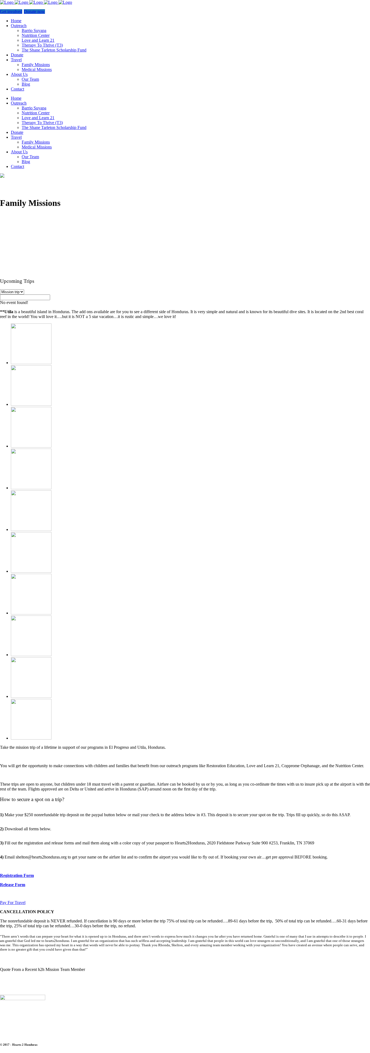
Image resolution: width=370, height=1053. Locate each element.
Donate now (34, 11)
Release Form (12, 884)
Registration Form (17, 875)
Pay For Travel (12, 902)
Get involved (11, 11)
